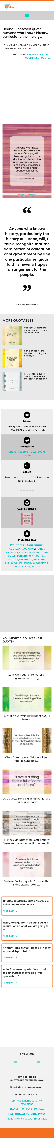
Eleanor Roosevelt (38, 54)
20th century (35, 545)
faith (32, 552)
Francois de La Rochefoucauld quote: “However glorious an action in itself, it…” (27, 841)
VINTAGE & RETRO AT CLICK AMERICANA (27, 1102)
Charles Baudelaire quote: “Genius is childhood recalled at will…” (26, 902)
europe (23, 552)
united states (22, 566)
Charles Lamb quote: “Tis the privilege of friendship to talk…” (27, 949)
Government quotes (37, 57)
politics (13, 559)
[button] (27, 15)
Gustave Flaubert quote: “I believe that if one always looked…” (27, 883)
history (29, 555)
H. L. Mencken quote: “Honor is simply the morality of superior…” (35, 376)
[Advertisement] (27, 93)
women (36, 566)
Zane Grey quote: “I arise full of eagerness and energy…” (27, 676)
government (15, 555)
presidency (26, 559)
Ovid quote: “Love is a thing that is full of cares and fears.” (27, 800)
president (39, 559)
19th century (18, 545)
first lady (42, 552)
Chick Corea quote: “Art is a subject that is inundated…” (27, 759)
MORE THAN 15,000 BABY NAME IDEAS (27, 1118)
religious (29, 563)
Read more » (10, 911)
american (14, 548)
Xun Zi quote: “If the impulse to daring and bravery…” (35, 353)
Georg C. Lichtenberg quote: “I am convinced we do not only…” (36, 330)
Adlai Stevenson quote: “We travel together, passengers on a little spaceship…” (24, 973)
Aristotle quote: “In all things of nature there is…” (27, 717)
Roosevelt (42, 563)
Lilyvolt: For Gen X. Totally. (27, 1108)
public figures (13, 563)
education (27, 548)
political (40, 555)
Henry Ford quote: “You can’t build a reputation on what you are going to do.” (25, 926)
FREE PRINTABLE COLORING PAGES (27, 1113)
